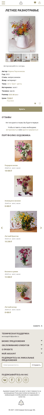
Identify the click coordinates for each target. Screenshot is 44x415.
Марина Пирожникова (16, 71)
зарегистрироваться (30, 130)
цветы (19, 84)
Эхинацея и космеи (13, 201)
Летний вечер (11, 307)
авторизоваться (12, 130)
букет (14, 84)
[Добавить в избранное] (39, 103)
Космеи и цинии (11, 272)
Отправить (36, 365)
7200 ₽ (10, 99)
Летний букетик (12, 236)
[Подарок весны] (23, 150)
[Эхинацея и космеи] (23, 186)
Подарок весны (11, 165)
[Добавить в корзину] (35, 103)
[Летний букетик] (23, 221)
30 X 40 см (13, 95)
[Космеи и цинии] (23, 257)
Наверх (36, 326)
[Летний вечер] (23, 292)
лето (9, 84)
